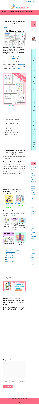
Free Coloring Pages (33, 203)
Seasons (33, 253)
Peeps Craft (9, 259)
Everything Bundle (5, 13)
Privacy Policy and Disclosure (11, 400)
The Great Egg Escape (20, 203)
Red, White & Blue (33, 257)
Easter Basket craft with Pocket (13, 253)
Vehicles (33, 262)
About (16, 13)
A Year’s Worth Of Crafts (33, 181)
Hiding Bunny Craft (10, 252)
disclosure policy (16, 68)
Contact (21, 400)
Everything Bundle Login (31, 1)
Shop (24, 13)
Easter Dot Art (9, 257)
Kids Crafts (4, 11)
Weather (33, 264)
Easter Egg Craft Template (12, 250)
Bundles (12, 13)
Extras (20, 13)
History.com (22, 64)
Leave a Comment (7, 26)
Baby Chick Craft (10, 255)
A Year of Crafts (11, 11)
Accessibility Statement (29, 400)
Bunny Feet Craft (10, 261)
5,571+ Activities (29, 11)
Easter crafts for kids (12, 215)
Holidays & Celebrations (20, 11)
